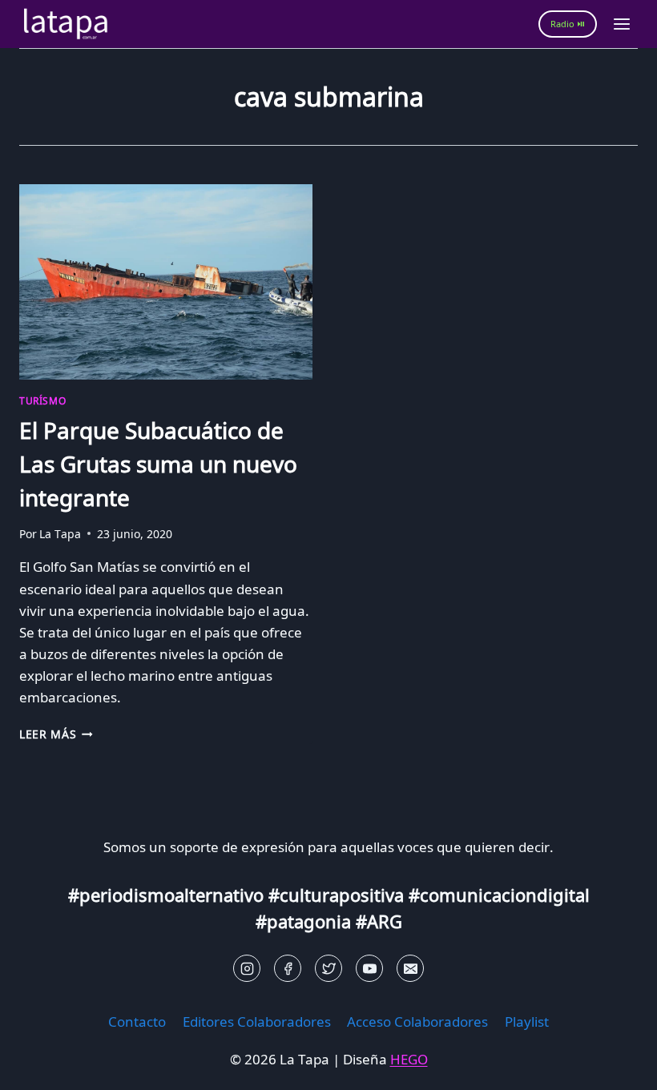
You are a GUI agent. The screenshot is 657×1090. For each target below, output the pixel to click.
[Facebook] (287, 968)
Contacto (137, 1021)
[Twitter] (328, 968)
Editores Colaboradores (257, 1021)
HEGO (409, 1059)
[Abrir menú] (621, 24)
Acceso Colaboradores (417, 1021)
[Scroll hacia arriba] (40, 1065)
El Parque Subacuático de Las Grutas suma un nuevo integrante (158, 464)
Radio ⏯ (567, 24)
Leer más (56, 734)
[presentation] (165, 282)
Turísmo (42, 400)
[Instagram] (246, 968)
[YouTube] (369, 968)
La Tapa (60, 533)
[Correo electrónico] (410, 968)
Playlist (527, 1021)
